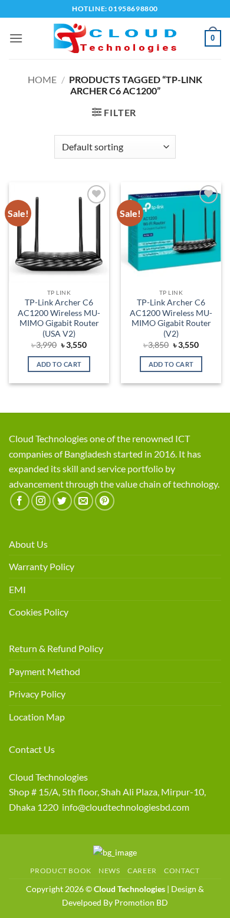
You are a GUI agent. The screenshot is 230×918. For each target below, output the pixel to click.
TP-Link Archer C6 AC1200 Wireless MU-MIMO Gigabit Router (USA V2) (59, 318)
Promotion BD (141, 902)
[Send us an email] (83, 501)
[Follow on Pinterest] (104, 501)
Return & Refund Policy (56, 648)
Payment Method (44, 671)
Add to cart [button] (59, 364)
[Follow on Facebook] (19, 501)
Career (142, 870)
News (109, 870)
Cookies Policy (38, 611)
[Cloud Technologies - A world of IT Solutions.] (115, 38)
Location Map (37, 716)
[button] (16, 38)
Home (42, 79)
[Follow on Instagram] (41, 501)
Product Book (60, 870)
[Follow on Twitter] (62, 501)
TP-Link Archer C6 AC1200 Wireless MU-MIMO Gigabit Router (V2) (171, 318)
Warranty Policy (41, 566)
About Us (28, 544)
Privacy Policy (37, 693)
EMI (17, 589)
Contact (181, 870)
